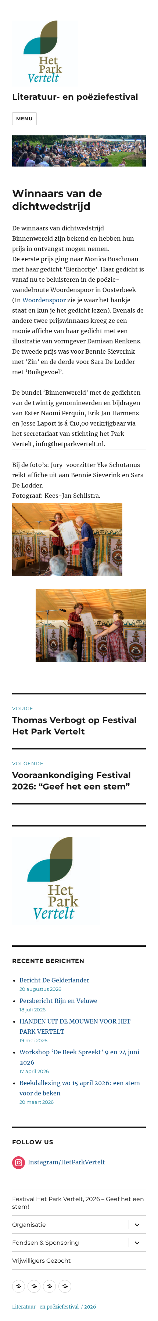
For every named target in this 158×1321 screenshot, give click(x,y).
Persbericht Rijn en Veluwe (58, 1000)
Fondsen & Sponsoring (45, 1242)
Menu (24, 118)
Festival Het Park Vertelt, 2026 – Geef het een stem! (78, 1203)
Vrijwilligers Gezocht (41, 1260)
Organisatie (29, 1224)
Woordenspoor (44, 300)
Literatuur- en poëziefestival (75, 97)
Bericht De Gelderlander (54, 980)
